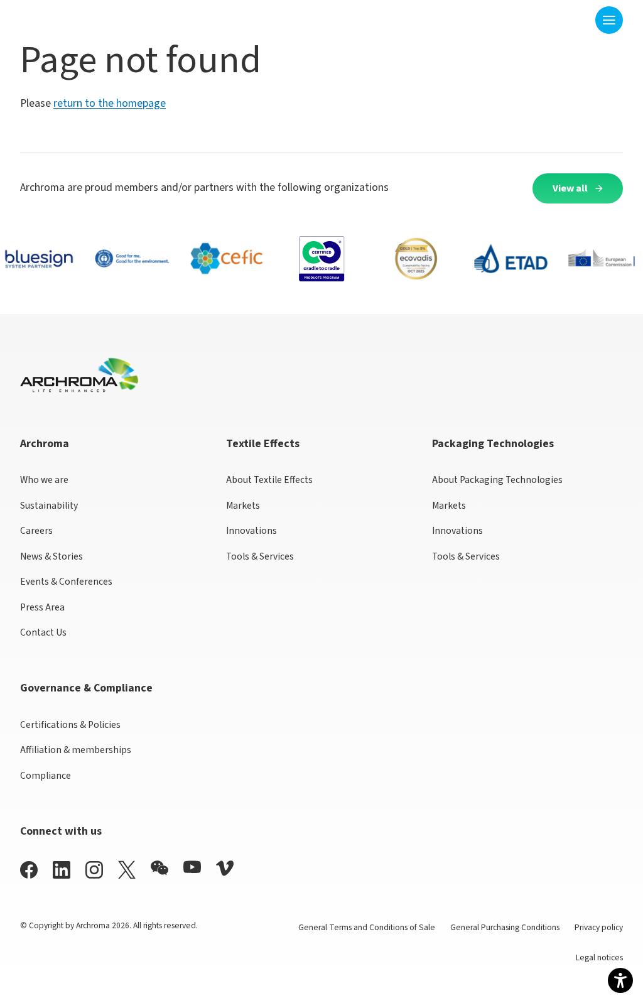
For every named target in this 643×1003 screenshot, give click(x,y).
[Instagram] (94, 869)
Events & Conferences (66, 581)
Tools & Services (260, 556)
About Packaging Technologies (497, 480)
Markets (243, 505)
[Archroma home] (59, 17)
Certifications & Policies (70, 725)
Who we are (44, 480)
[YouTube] (192, 867)
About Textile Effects (269, 480)
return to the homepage (109, 103)
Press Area (42, 607)
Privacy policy (599, 927)
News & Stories (51, 556)
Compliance (45, 776)
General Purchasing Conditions (504, 927)
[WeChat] (159, 868)
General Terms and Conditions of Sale (366, 927)
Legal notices (599, 957)
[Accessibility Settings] (620, 980)
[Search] (578, 20)
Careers (36, 531)
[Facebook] (29, 869)
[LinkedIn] (61, 869)
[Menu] (609, 20)
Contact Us (43, 632)
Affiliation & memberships (75, 750)
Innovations (251, 531)
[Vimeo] (225, 868)
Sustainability (49, 505)
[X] (127, 869)
